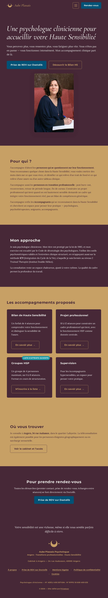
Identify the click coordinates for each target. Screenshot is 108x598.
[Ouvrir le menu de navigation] (76, 5)
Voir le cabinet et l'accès (28, 448)
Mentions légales (60, 570)
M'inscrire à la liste (28, 389)
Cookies (55, 574)
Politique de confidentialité (87, 570)
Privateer (64, 589)
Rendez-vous (91, 5)
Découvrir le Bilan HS (65, 65)
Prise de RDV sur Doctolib (26, 65)
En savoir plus (25, 345)
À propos (12, 570)
